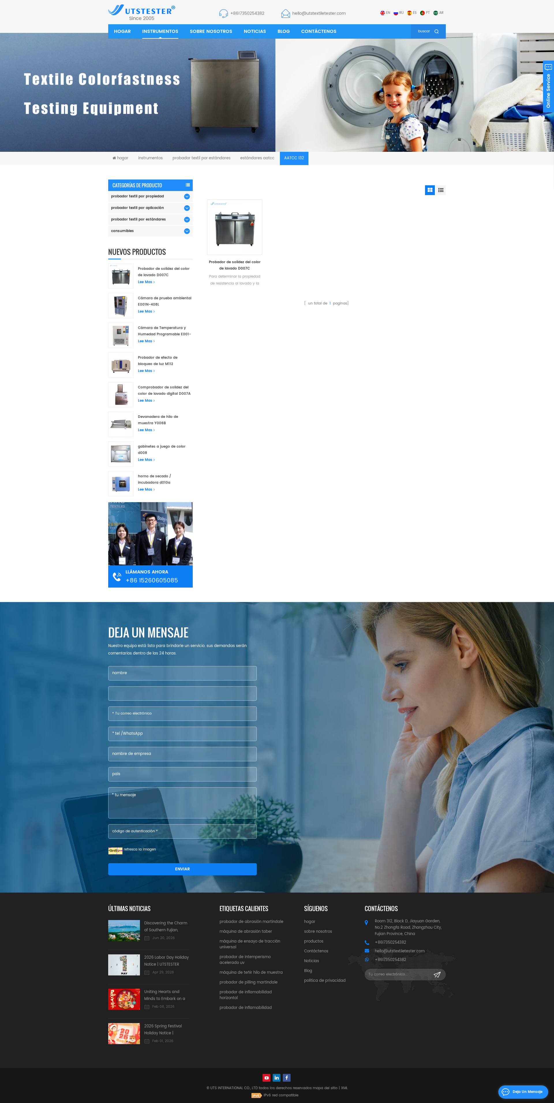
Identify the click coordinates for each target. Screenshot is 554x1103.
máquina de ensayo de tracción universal (250, 944)
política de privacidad (325, 981)
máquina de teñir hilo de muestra (251, 973)
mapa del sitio (325, 1088)
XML (344, 1088)
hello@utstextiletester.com (319, 13)
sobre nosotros (211, 31)
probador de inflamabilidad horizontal (246, 995)
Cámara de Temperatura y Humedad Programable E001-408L (164, 331)
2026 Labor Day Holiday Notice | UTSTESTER (166, 961)
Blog (284, 31)
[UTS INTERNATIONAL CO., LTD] (141, 12)
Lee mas (145, 282)
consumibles (122, 231)
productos (313, 942)
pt (428, 13)
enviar (182, 869)
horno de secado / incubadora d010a (154, 479)
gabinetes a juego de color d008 (162, 450)
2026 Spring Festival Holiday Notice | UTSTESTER (163, 1030)
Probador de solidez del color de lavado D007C (235, 265)
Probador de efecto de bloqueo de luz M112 (157, 361)
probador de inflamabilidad (246, 1008)
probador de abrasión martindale (251, 922)
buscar (424, 31)
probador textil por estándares (202, 158)
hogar (122, 31)
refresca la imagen (140, 849)
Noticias (255, 31)
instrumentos (160, 31)
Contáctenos (318, 31)
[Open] (548, 87)
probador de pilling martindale (249, 982)
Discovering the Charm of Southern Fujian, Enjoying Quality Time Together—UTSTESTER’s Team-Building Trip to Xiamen (165, 927)
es (415, 13)
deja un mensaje (527, 1092)
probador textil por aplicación (137, 208)
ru (401, 13)
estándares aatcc (257, 158)
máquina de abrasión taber (246, 932)
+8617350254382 (247, 13)
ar (441, 13)
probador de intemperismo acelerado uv (245, 960)
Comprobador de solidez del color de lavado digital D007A (164, 391)
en (388, 13)
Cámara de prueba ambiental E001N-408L (164, 301)
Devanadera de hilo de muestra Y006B (158, 420)
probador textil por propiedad (137, 196)
